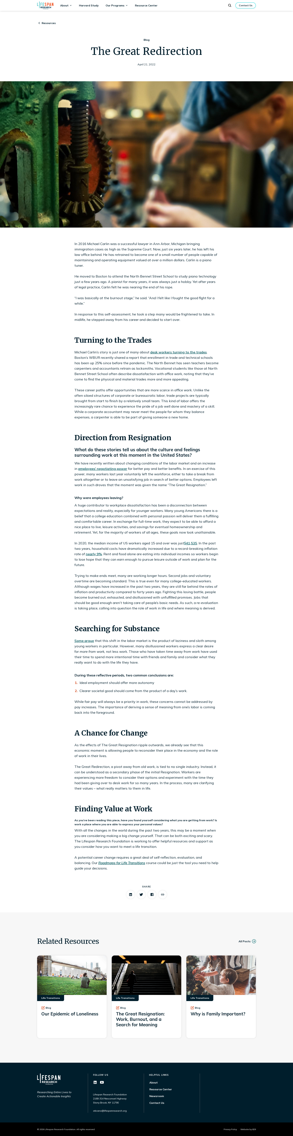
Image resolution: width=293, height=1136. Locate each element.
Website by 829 (248, 1129)
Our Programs (115, 5)
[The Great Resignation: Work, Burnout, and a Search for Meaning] (146, 996)
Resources (49, 23)
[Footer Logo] (48, 1079)
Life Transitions (50, 998)
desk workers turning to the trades (178, 352)
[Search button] (229, 5)
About (64, 5)
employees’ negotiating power (102, 468)
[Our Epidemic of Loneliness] (72, 996)
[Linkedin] (95, 1082)
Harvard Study (89, 5)
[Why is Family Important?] (221, 996)
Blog (147, 39)
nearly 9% (94, 554)
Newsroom (156, 1096)
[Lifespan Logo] (45, 5)
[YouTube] (102, 1082)
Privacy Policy (230, 1129)
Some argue (84, 641)
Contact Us (156, 1103)
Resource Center (146, 5)
